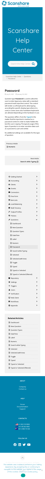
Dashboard (16, 223)
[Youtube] (28, 444)
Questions (27, 76)
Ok (23, 475)
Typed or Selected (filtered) (22, 274)
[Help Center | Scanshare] (15, 4)
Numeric (12, 147)
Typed (29, 117)
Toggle (14, 262)
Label (14, 239)
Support (22, 409)
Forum (22, 404)
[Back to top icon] (22, 457)
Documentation (22, 407)
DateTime (15, 235)
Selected (15, 255)
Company (22, 387)
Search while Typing (28, 162)
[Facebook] (15, 444)
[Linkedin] (19, 444)
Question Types (18, 231)
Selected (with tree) (19, 259)
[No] (42, 470)
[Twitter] (24, 444)
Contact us (22, 389)
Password (11, 78)
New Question (17, 227)
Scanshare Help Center (13, 76)
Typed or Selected (19, 270)
